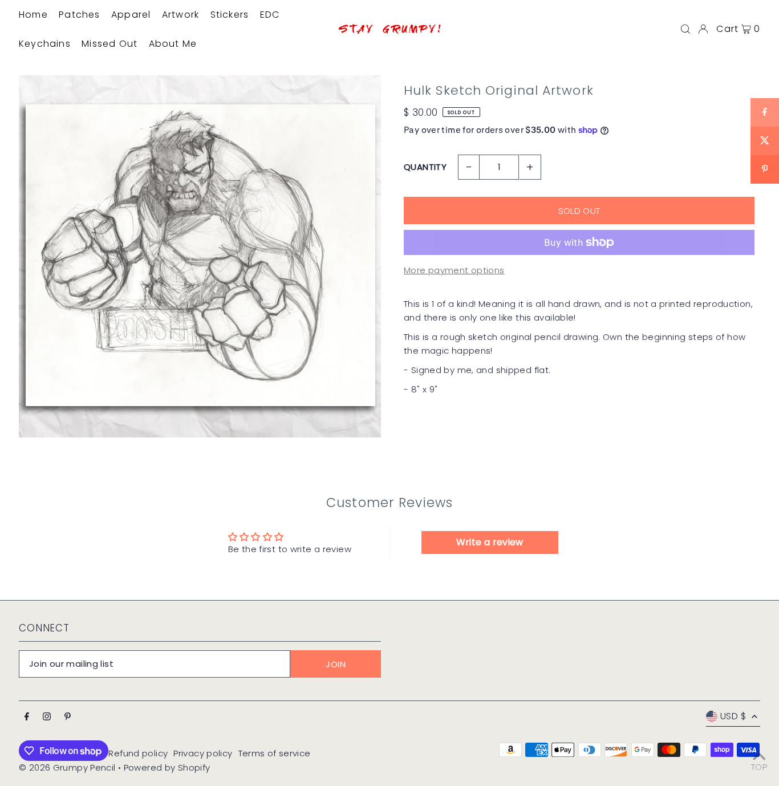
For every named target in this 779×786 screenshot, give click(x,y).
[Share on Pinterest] (764, 169)
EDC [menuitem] (270, 14)
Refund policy (138, 753)
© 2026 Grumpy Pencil (67, 767)
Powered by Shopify (167, 767)
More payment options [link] (454, 270)
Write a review (490, 542)
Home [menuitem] (33, 14)
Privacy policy (202, 753)
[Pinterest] (67, 717)
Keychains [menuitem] (45, 43)
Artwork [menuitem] (180, 14)
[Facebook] (27, 717)
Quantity (425, 167)
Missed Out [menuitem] (109, 43)
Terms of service (274, 753)
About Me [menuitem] (173, 43)
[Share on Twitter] (764, 141)
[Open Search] (685, 29)
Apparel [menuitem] (131, 14)
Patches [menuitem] (79, 14)
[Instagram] (47, 717)
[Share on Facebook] (764, 112)
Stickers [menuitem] (229, 14)
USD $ (733, 716)
